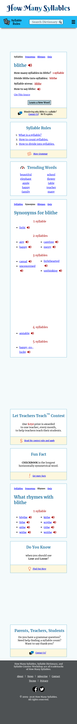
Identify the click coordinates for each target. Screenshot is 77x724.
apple (25, 183)
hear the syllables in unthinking (60, 270)
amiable (24, 333)
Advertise (42, 676)
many (51, 191)
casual (23, 261)
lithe (22, 522)
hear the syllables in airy (27, 241)
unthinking (51, 270)
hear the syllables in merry (54, 246)
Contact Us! (40, 653)
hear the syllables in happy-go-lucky (28, 352)
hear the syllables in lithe (28, 522)
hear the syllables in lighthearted (46, 265)
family (26, 191)
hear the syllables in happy (29, 246)
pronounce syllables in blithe (38, 89)
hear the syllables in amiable (32, 333)
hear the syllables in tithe (52, 527)
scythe (48, 522)
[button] (60, 22)
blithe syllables (30, 65)
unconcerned (27, 266)
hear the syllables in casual (30, 261)
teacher (51, 187)
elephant (25, 178)
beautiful (26, 174)
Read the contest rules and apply (39, 440)
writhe (48, 532)
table (51, 183)
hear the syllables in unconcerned (21, 270)
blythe (23, 517)
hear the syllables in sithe (28, 527)
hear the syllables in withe (29, 532)
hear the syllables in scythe (54, 522)
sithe (22, 527)
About (20, 676)
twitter (42, 689)
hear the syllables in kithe (53, 517)
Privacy (44, 680)
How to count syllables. (33, 139)
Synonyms (30, 57)
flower (51, 178)
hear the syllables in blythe (30, 517)
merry (47, 247)
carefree (49, 242)
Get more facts (38, 476)
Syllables (18, 204)
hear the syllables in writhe (54, 532)
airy (21, 242)
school (51, 174)
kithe (47, 517)
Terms (32, 680)
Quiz (49, 57)
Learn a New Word (39, 102)
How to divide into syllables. (37, 144)
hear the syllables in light (28, 227)
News (30, 676)
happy (26, 187)
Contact (56, 676)
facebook (35, 689)
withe (23, 532)
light (22, 227)
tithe (47, 527)
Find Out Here (39, 569)
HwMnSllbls (38, 8)
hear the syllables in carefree (56, 241)
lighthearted (51, 261)
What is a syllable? (30, 135)
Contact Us (33, 114)
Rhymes (41, 57)
